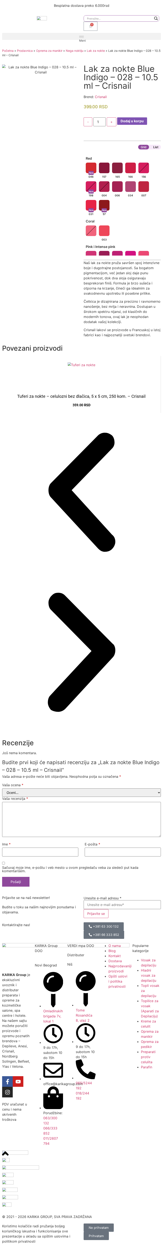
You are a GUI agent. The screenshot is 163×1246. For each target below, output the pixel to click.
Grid (143, 147)
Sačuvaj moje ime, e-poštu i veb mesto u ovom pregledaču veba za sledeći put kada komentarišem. (70, 869)
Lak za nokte (96, 50)
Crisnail (101, 97)
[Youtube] (18, 1081)
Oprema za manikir (49, 50)
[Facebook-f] (7, 1081)
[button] (81, 36)
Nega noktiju (74, 50)
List (155, 147)
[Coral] (91, 230)
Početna (8, 50)
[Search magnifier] (156, 18)
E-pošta (92, 844)
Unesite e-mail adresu (102, 898)
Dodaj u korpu (132, 121)
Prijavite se (96, 913)
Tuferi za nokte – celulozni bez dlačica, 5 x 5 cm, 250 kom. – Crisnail (81, 396)
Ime (6, 844)
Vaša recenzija (15, 798)
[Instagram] (7, 1092)
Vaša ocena (12, 785)
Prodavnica (25, 50)
